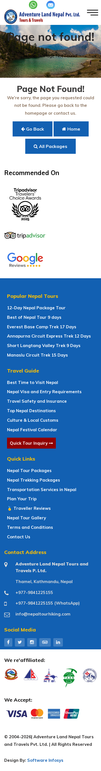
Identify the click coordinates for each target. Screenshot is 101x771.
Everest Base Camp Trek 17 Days (41, 326)
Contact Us (18, 536)
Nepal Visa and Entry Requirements (44, 391)
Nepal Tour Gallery (26, 517)
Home (30, 55)
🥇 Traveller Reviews (29, 508)
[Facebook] (8, 642)
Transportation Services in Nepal (41, 489)
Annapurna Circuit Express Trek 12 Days (49, 336)
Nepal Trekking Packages (33, 480)
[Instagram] (32, 642)
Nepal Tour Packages (29, 470)
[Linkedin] (58, 642)
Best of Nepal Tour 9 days (34, 317)
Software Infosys (45, 760)
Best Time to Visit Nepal (32, 382)
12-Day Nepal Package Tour (36, 307)
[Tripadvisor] (45, 642)
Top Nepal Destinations (31, 410)
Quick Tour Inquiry (29, 443)
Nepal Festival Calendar (32, 429)
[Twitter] (20, 642)
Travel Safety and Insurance (37, 401)
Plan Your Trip (21, 498)
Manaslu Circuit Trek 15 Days (37, 355)
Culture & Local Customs (32, 420)
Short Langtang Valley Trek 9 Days (44, 345)
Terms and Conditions (30, 527)
